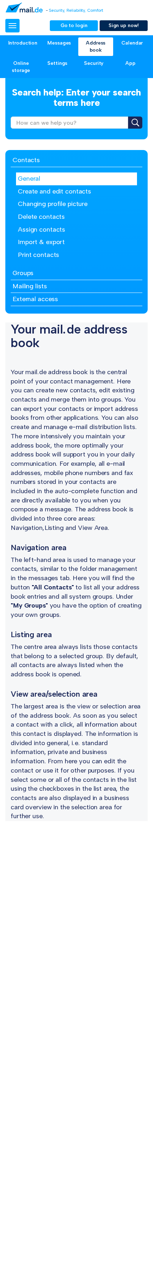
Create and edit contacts (54, 191)
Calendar (132, 43)
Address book (95, 46)
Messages (59, 43)
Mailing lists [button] (29, 286)
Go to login (74, 25)
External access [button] (35, 299)
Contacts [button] (26, 160)
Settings (57, 63)
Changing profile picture (53, 204)
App (130, 63)
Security (94, 63)
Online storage (21, 66)
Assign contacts (41, 229)
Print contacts (38, 255)
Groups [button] (22, 273)
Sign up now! (124, 25)
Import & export (41, 242)
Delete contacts (41, 217)
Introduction (23, 43)
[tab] (76, 160)
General (29, 178)
